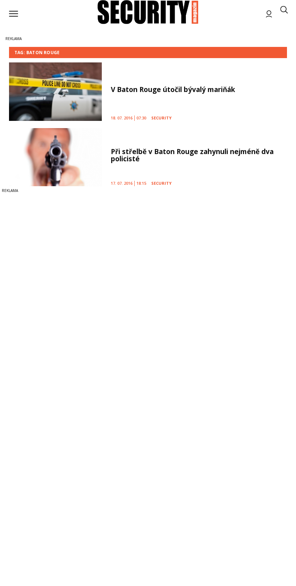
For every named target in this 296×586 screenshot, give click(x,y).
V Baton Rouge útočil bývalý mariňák (173, 89)
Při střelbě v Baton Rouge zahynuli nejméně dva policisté (192, 155)
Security (161, 118)
